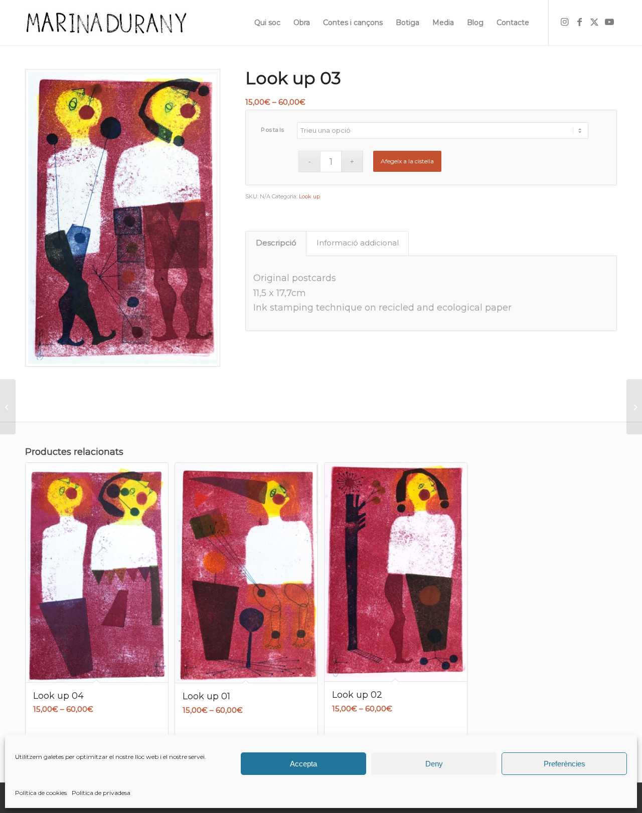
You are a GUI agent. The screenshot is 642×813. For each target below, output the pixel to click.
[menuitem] (267, 22)
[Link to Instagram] (564, 22)
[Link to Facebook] (579, 22)
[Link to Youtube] (609, 22)
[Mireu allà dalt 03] (8, 406)
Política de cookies (41, 792)
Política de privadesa (101, 792)
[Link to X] (594, 22)
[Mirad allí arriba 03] (634, 406)
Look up (309, 196)
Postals (273, 129)
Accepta (303, 763)
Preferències (564, 763)
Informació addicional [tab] (357, 242)
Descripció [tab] (276, 242)
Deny (434, 763)
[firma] (106, 22)
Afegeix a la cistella (407, 161)
